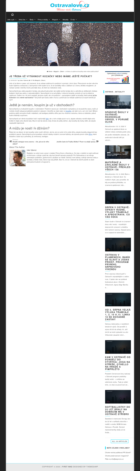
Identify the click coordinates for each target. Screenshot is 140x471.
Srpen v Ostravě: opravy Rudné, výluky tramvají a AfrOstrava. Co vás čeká (117, 212)
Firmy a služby (43, 19)
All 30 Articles (119, 441)
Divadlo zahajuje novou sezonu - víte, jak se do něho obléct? (31, 142)
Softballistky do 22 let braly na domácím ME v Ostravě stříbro (117, 410)
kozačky (68, 111)
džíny (90, 134)
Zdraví (43, 80)
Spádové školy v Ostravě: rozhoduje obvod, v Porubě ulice (117, 117)
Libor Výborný (24, 80)
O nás (73, 19)
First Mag (67, 467)
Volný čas (22, 19)
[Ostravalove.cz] (12, 14)
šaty (47, 119)
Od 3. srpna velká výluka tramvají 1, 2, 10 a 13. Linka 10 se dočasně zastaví (118, 314)
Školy (31, 19)
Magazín (55, 19)
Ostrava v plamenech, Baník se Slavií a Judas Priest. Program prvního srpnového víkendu (117, 262)
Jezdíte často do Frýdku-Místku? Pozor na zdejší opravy (76, 141)
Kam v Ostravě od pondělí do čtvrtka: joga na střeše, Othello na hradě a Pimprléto (117, 363)
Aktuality (65, 19)
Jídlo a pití (10, 19)
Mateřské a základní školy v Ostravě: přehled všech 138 (117, 166)
